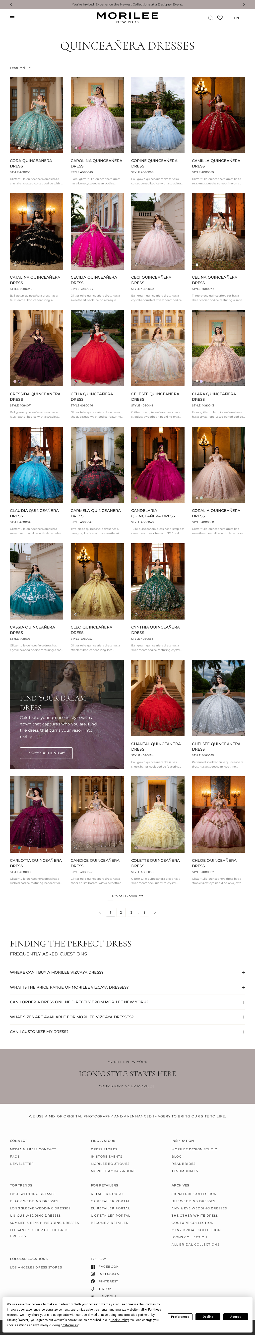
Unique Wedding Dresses (35, 1215)
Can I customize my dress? (39, 1031)
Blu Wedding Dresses (193, 1201)
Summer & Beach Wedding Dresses (44, 1223)
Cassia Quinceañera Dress (32, 630)
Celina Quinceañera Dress (215, 280)
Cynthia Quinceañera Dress (155, 630)
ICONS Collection (189, 1237)
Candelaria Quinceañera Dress (153, 513)
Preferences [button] (70, 1325)
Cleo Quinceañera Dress (91, 630)
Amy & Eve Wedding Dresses (199, 1208)
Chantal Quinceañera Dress (156, 746)
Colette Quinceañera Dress (155, 863)
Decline (208, 1317)
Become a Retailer (109, 1223)
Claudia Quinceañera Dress (34, 513)
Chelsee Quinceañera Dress (216, 746)
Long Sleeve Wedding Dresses (40, 1208)
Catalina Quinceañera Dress (35, 280)
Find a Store (103, 1140)
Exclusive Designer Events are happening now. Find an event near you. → (128, 4)
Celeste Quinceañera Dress (155, 397)
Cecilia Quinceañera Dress (94, 280)
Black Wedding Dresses (34, 1201)
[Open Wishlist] (220, 19)
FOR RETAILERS (104, 1185)
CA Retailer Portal (110, 1201)
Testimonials (185, 1171)
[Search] (210, 18)
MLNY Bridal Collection (196, 1230)
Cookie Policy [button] (120, 1320)
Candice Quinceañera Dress (95, 863)
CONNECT (18, 1140)
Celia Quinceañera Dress (92, 397)
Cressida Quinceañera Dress (35, 397)
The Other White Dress (195, 1215)
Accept (235, 1317)
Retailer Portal (107, 1194)
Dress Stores (104, 1149)
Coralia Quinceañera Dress (216, 513)
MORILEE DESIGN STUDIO (194, 1149)
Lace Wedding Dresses (33, 1194)
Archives (180, 1185)
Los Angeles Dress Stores (36, 1267)
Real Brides (183, 1164)
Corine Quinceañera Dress (154, 163)
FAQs (15, 1156)
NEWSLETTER (22, 1164)
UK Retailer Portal (110, 1215)
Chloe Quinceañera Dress (214, 863)
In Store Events (107, 1156)
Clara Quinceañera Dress (214, 397)
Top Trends (21, 1185)
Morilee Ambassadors (113, 1171)
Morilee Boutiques (110, 1164)
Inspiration (183, 1140)
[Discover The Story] (46, 753)
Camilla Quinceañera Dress (216, 163)
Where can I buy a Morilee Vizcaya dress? (57, 972)
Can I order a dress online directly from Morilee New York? (79, 1002)
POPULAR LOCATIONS (29, 1258)
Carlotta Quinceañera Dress (36, 863)
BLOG (177, 1156)
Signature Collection (194, 1194)
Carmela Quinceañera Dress (96, 513)
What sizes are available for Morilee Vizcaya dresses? (72, 1017)
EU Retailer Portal (110, 1208)
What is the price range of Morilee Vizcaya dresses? (69, 987)
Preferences (180, 1317)
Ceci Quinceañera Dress (151, 280)
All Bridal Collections (195, 1244)
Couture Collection (193, 1223)
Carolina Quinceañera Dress (97, 163)
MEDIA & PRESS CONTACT (33, 1149)
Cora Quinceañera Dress (31, 163)
